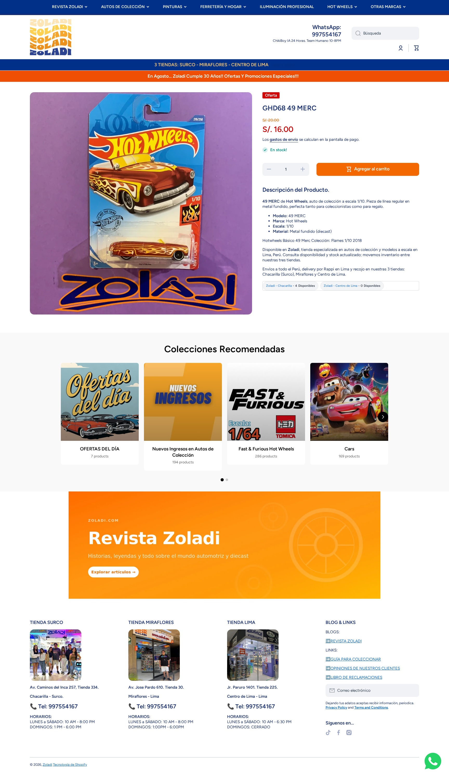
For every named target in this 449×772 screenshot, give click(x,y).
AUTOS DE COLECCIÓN (123, 6)
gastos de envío (284, 139)
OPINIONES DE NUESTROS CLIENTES (365, 668)
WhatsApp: (326, 27)
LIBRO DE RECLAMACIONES (356, 677)
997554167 (326, 34)
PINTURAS (172, 6)
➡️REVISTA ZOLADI (344, 640)
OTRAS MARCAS (386, 6)
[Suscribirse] (412, 690)
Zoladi (47, 764)
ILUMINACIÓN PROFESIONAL (287, 6)
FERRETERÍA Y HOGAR (221, 6)
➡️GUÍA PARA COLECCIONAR (353, 659)
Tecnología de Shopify (70, 764)
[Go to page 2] (227, 479)
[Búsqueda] (356, 33)
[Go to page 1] (222, 479)
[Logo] (50, 37)
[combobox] (385, 33)
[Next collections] (383, 417)
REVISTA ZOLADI (67, 6)
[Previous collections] (66, 417)
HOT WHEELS (340, 6)
